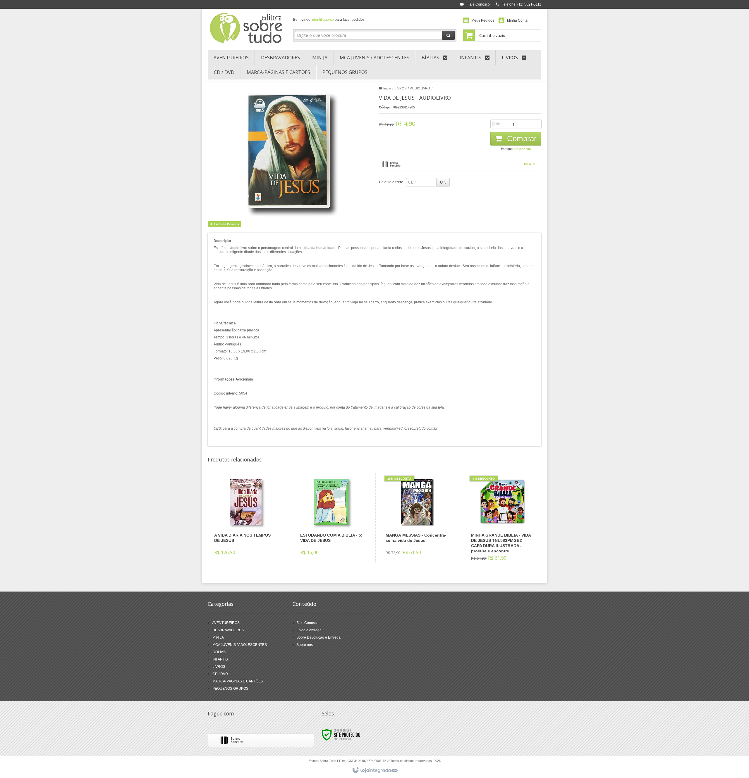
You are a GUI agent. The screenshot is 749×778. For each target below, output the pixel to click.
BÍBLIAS (219, 652)
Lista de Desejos (226, 224)
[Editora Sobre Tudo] (246, 28)
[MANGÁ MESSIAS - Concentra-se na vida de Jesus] (416, 518)
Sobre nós (304, 645)
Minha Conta (517, 20)
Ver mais (249, 537)
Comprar (521, 138)
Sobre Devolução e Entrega (318, 637)
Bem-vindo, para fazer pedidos (329, 20)
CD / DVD (220, 674)
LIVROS (400, 88)
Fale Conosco (478, 4)
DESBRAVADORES (228, 630)
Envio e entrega (309, 630)
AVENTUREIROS (226, 623)
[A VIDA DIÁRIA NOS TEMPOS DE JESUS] (245, 518)
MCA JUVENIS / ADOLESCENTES (239, 645)
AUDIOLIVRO (420, 88)
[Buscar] (448, 35)
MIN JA (218, 637)
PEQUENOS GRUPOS (230, 689)
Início (387, 88)
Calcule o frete (391, 182)
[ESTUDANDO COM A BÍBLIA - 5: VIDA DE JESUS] (331, 518)
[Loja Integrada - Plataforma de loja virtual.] (375, 770)
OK (443, 182)
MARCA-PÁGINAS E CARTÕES (237, 681)
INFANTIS (220, 659)
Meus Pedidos (482, 20)
